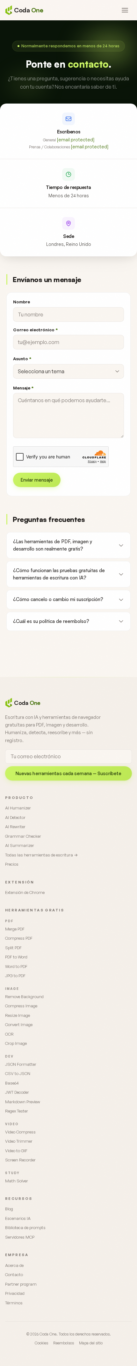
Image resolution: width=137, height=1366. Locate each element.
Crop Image (16, 1043)
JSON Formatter (20, 1064)
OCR (9, 1034)
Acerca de (14, 1265)
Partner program (21, 1284)
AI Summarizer (19, 845)
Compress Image (21, 1005)
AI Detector (15, 817)
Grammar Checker (23, 836)
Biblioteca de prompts (25, 1227)
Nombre (21, 301)
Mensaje (23, 387)
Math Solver (16, 1180)
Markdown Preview (22, 1101)
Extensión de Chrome (25, 892)
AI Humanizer (18, 807)
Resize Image (17, 1015)
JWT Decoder (17, 1092)
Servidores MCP (19, 1237)
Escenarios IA (18, 1218)
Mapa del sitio (91, 1343)
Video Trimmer (18, 1141)
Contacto (14, 1274)
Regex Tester (16, 1110)
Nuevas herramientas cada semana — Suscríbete (68, 773)
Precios (11, 864)
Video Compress (20, 1131)
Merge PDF (15, 928)
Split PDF (13, 947)
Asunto (22, 358)
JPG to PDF (15, 975)
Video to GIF (16, 1150)
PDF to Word (16, 956)
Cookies (41, 1343)
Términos (14, 1302)
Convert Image (18, 1024)
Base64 (12, 1082)
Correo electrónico (35, 329)
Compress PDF (18, 938)
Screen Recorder (20, 1159)
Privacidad (15, 1293)
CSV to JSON (17, 1073)
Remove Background (24, 996)
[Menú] (125, 10)
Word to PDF (16, 966)
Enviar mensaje (37, 480)
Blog (9, 1208)
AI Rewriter (15, 826)
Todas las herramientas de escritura (41, 854)
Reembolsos (63, 1343)
